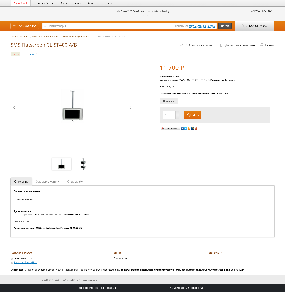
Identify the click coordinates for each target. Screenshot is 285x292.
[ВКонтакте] (182, 128)
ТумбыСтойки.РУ (17, 13)
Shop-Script (20, 3)
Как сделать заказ (70, 3)
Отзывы (29, 54)
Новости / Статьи (43, 3)
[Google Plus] (196, 128)
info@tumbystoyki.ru (162, 11)
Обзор (15, 54)
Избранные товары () (188, 288)
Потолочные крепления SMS (78, 36)
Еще (107, 3)
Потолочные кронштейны (45, 36)
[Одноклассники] (189, 128)
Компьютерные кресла (202, 25)
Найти (225, 26)
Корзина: (257, 26)
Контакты (93, 3)
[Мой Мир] (192, 128)
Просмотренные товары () (100, 288)
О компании (120, 258)
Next (130, 107)
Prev (14, 107)
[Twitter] (186, 128)
